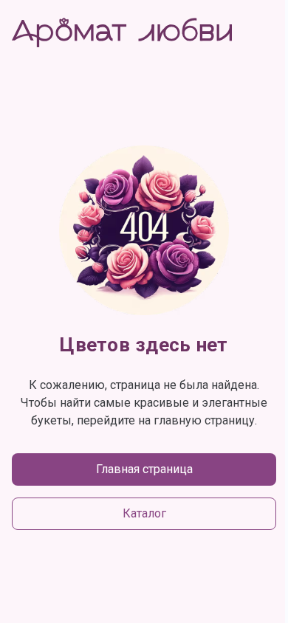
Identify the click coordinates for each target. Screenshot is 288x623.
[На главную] (122, 32)
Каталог (144, 513)
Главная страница (144, 469)
